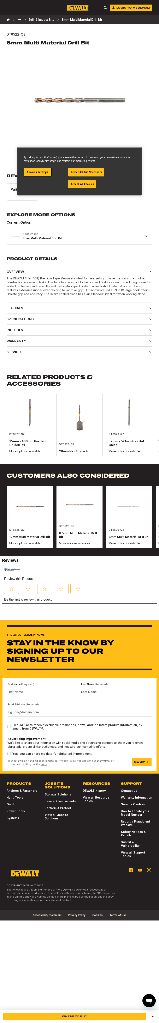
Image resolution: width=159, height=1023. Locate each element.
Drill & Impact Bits (41, 19)
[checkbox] (9, 726)
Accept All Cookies (82, 183)
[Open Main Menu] (11, 8)
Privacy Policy (67, 760)
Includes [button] (15, 330)
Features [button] (15, 308)
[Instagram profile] (149, 870)
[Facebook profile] (131, 870)
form (44, 764)
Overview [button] (15, 272)
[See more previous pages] (19, 20)
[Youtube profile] (140, 870)
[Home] (8, 20)
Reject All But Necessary (86, 171)
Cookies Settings (37, 171)
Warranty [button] (16, 341)
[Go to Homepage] (78, 8)
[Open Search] (105, 8)
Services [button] (14, 352)
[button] (11, 589)
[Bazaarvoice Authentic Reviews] (12, 569)
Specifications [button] (20, 319)
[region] (79, 429)
